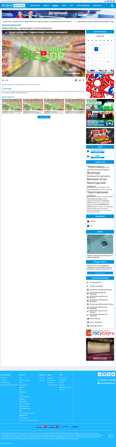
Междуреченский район (99, 202)
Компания (62, 389)
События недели (5, 382)
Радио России (51, 380)
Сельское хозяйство (25, 403)
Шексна (106, 170)
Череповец (95, 167)
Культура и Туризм (24, 396)
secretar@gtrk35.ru (107, 383)
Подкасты (50, 378)
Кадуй (98, 187)
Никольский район (93, 210)
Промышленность (24, 406)
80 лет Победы (23, 417)
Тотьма (105, 199)
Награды (61, 382)
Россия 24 (4, 380)
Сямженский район (105, 210)
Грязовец (94, 208)
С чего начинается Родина (26, 413)
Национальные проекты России (28, 420)
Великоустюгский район (98, 176)
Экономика (22, 392)
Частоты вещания (52, 385)
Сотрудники (62, 380)
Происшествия (23, 385)
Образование (23, 401)
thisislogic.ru (75, 438)
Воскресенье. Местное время (9, 385)
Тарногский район (102, 208)
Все (20, 378)
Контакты (62, 385)
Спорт (21, 394)
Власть (21, 389)
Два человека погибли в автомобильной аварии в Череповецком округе (82, 21)
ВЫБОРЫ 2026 (97, 5)
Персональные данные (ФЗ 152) (52, 438)
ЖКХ (20, 382)
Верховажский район (93, 212)
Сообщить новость (100, 273)
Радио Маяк (50, 382)
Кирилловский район (94, 199)
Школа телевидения (83, 5)
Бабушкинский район (94, 201)
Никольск (99, 196)
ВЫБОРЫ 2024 (23, 415)
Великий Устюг (97, 179)
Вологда (93, 173)
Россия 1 (3, 378)
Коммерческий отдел (65, 387)
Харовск (95, 206)
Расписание (62, 378)
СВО (20, 410)
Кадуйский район (108, 196)
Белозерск (95, 189)
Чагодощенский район (106, 189)
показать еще (44, 117)
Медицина (22, 399)
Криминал (22, 387)
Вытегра (106, 167)
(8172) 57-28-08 (107, 380)
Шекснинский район (95, 170)
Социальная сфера (24, 380)
